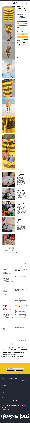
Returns (16, 378)
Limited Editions (4, 390)
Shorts (3, 378)
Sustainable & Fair (11, 378)
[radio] (18, 21)
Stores (16, 383)
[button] (1, 3)
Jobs (9, 383)
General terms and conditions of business (24, 377)
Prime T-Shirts (4, 385)
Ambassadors (10, 380)
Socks (3, 392)
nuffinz (5, 409)
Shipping (22, 17)
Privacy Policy (24, 380)
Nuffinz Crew (10, 376)
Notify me (23, 36)
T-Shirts (3, 383)
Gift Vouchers (3, 397)
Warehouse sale (4, 376)
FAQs (16, 380)
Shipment (16, 376)
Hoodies (3, 380)
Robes (3, 394)
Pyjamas (3, 387)
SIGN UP (15, 370)
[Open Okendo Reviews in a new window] (25, 263)
